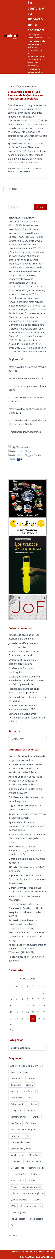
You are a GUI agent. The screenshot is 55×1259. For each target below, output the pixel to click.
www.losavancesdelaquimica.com (26, 378)
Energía (36, 1116)
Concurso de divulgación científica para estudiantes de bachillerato (27, 768)
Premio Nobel (17, 1180)
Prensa (13, 1187)
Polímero (35, 1174)
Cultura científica (18, 1104)
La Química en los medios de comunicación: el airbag (23, 924)
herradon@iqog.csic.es (28, 431)
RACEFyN (36, 1199)
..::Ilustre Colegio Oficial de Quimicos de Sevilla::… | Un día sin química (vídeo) (26, 908)
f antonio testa (17, 956)
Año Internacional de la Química (25, 1065)
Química (14, 1193)
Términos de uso (20, 1251)
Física (26, 1136)
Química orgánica (18, 1199)
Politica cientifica (18, 1174)
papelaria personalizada (22, 875)
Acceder (13, 1235)
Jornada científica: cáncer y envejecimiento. (23, 645)
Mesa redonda (17, 1167)
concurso (14, 1091)
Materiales (15, 1161)
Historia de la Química (20, 1148)
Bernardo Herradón (20, 920)
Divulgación (13, 86)
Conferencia (30, 1091)
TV (11, 1225)
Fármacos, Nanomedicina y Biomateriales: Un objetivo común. (27, 826)
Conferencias (16, 1097)
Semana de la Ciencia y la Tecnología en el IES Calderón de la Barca (27, 717)
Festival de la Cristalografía (23, 1129)
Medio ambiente (33, 1161)
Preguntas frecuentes (41, 1251)
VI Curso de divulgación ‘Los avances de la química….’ (24, 636)
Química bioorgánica (33, 1193)
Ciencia (29, 1085)
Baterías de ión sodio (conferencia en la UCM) (27, 698)
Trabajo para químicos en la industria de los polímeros (24, 690)
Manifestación (17, 1155)
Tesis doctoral (36, 1218)
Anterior (13, 189)
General (34, 86)
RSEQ (13, 1206)
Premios (33, 1180)
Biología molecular (19, 1072)
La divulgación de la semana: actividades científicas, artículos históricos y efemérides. (26, 680)
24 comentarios (22, 171)
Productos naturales (31, 1187)
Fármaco (14, 1136)
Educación (25, 86)
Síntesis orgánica (18, 1212)
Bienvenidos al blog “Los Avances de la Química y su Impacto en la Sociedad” (25, 95)
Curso (34, 1104)
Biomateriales (17, 1078)
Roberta (13, 814)
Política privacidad (30, 1257)
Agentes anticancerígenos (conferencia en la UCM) (23, 707)
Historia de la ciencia (20, 1142)
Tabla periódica (17, 1218)
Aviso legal (47, 1257)
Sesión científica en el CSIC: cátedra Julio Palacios (24, 661)
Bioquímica (15, 1085)
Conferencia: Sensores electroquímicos (21, 670)
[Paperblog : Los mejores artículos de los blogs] (16, 459)
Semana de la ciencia (31, 1206)
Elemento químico (19, 1116)
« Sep (11, 1030)
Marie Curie (34, 1155)
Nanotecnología (36, 1167)
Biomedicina (34, 1078)
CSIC (30, 1097)
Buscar (40, 207)
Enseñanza (15, 1123)
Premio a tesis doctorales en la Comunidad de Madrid (26, 653)
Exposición (31, 1123)
